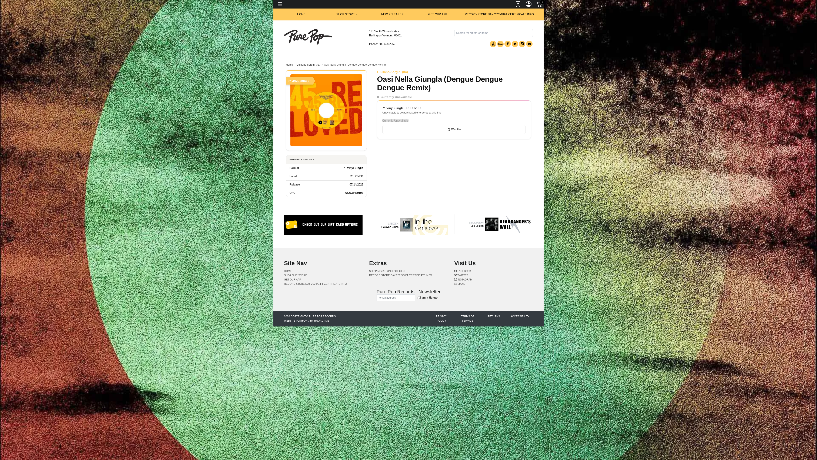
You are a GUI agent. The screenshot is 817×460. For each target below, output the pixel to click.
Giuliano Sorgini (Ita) (308, 64)
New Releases (392, 14)
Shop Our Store (295, 275)
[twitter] (514, 43)
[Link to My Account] (529, 5)
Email (461, 283)
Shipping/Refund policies (387, 271)
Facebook (464, 271)
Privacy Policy (441, 318)
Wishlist (456, 129)
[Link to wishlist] (518, 5)
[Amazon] (493, 44)
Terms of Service (467, 318)
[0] (540, 5)
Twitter (462, 275)
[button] (347, 14)
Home (289, 64)
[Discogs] (500, 44)
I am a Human (429, 297)
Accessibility (519, 316)
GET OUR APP (437, 14)
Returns (493, 316)
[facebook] (507, 43)
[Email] (529, 43)
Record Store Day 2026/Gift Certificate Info (499, 14)
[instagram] (522, 43)
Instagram (464, 279)
